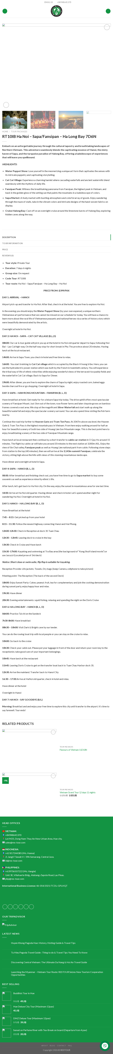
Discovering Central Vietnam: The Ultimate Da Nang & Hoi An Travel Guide (49, 962)
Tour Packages (19, 131)
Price (5, 249)
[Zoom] (6, 105)
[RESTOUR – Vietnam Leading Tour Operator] (56, 11)
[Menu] (5, 11)
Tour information (12, 243)
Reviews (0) (8, 255)
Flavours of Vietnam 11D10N (73, 750)
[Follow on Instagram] (10, 906)
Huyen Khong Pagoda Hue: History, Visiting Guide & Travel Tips (43, 942)
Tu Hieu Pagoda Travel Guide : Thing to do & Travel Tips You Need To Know (49, 952)
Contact (61, 1045)
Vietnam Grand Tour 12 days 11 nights (77, 792)
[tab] (56, 237)
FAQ (70, 1045)
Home (5, 131)
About (44, 1045)
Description (9, 237)
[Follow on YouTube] (31, 906)
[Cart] (108, 11)
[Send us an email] (20, 906)
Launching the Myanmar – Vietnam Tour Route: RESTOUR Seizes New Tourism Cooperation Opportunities (57, 973)
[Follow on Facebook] (5, 906)
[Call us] (26, 906)
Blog (52, 1045)
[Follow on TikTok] (15, 906)
